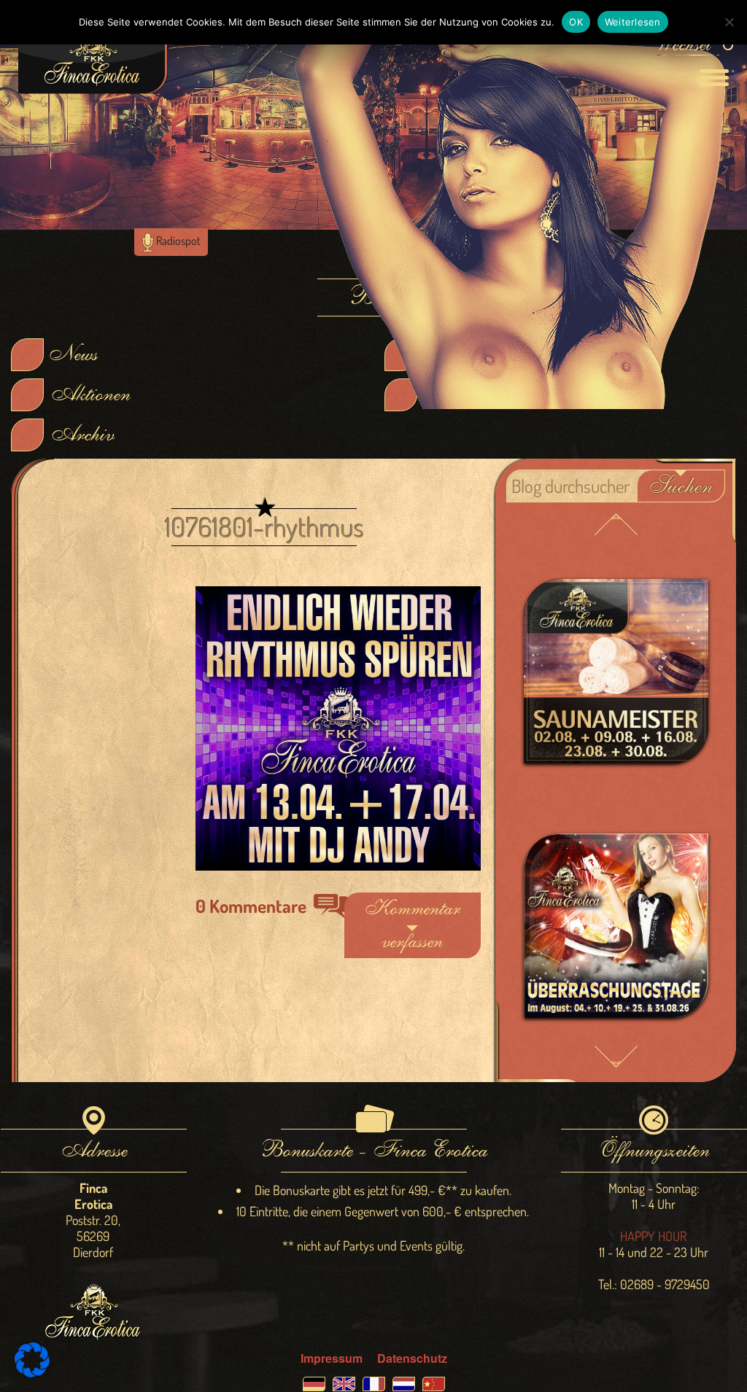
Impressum (332, 1358)
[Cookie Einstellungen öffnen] (32, 1372)
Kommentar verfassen (412, 925)
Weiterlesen (633, 22)
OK (576, 22)
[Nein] (728, 22)
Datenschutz (412, 1358)
